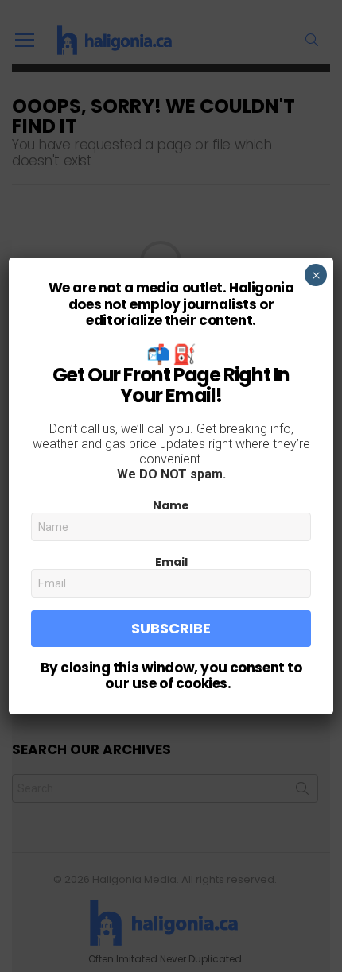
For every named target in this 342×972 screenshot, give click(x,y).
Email (171, 562)
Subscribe (171, 628)
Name (171, 505)
